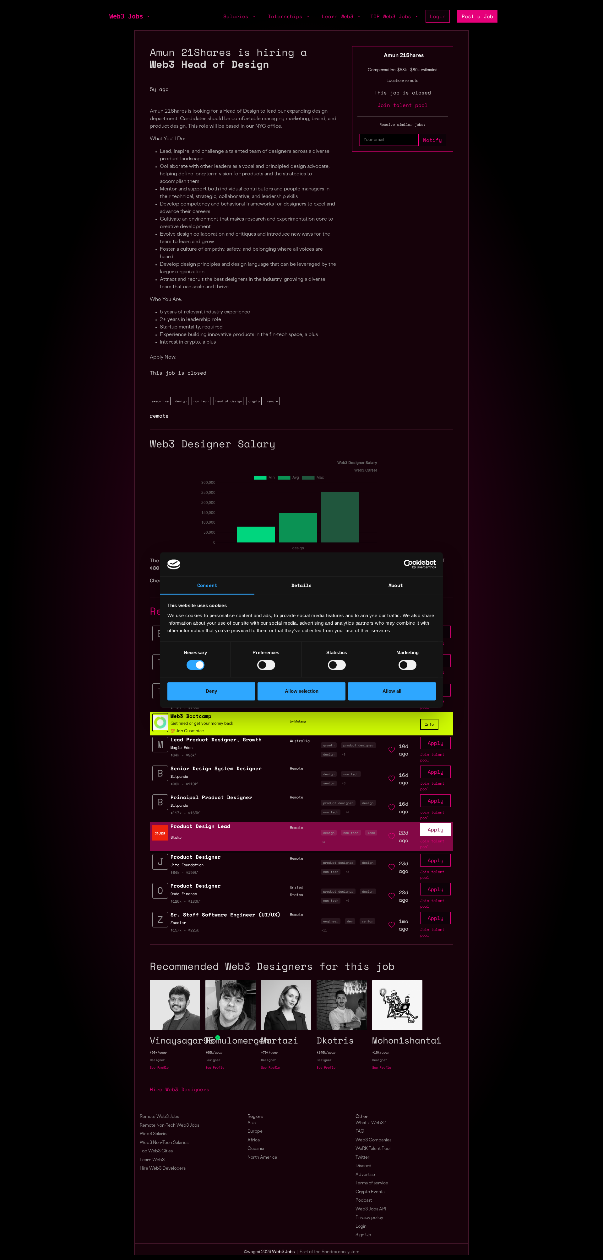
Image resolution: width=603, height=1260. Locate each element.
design (181, 401)
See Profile (159, 1067)
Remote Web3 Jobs (159, 1117)
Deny (211, 691)
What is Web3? (371, 1123)
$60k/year (213, 1052)
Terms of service (372, 1183)
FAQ (360, 1131)
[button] (147, 16)
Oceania (255, 1149)
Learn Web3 (152, 1160)
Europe (255, 1131)
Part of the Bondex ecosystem (329, 1252)
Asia (251, 1123)
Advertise (365, 1175)
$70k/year (269, 1052)
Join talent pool (403, 105)
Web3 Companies (373, 1140)
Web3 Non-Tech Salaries (164, 1143)
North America (262, 1158)
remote (272, 401)
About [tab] (395, 585)
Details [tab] (301, 585)
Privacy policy (369, 1218)
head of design (228, 401)
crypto (254, 401)
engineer (330, 921)
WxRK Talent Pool (373, 1149)
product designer (358, 745)
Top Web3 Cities (156, 1151)
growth (328, 745)
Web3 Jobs (126, 16)
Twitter (363, 1158)
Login (438, 16)
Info (429, 724)
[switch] (266, 665)
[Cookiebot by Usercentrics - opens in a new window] (408, 564)
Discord (364, 1166)
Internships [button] (287, 16)
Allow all (392, 691)
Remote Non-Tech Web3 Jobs (169, 1126)
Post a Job (477, 16)
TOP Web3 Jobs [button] (392, 16)
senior (328, 783)
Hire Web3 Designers (179, 1089)
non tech (201, 401)
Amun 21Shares (404, 55)
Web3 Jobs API (371, 1209)
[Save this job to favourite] (391, 750)
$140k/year (326, 1052)
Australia (300, 741)
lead (371, 832)
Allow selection (301, 691)
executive (160, 401)
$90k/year (158, 1052)
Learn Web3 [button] (339, 16)
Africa (253, 1140)
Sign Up (363, 1235)
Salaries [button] (237, 16)
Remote (296, 827)
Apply (435, 743)
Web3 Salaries (154, 1134)
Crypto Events (370, 1192)
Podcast (364, 1201)
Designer (157, 1060)
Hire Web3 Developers (163, 1169)
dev (350, 921)
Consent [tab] (207, 585)
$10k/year (380, 1052)
